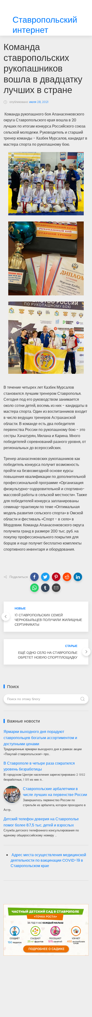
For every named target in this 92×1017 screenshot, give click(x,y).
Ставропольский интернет (45, 25)
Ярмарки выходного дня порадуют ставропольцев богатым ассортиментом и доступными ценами (40, 737)
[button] (34, 577)
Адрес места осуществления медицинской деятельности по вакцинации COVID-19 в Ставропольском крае (48, 860)
